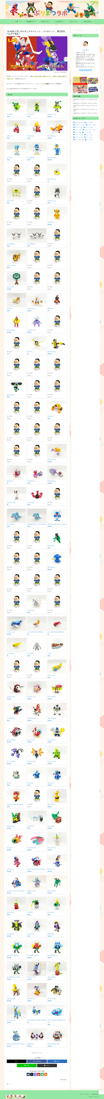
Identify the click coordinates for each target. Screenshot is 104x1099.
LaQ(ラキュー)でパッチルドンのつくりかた (85, 106)
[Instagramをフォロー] (35, 1074)
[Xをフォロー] (31, 1074)
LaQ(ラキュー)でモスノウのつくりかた (85, 113)
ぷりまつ (85, 50)
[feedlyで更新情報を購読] (42, 1074)
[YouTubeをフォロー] (38, 1074)
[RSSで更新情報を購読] (45, 1074)
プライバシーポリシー (85, 1094)
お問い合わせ (95, 1094)
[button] (47, 1065)
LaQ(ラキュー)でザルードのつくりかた (85, 103)
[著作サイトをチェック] (28, 1074)
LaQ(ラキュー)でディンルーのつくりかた (85, 100)
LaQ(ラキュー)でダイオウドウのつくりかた (85, 110)
